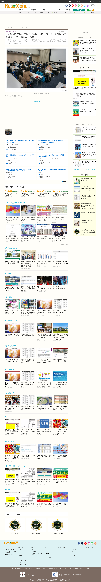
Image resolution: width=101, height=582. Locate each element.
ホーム (10, 10)
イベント (67, 10)
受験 (9, 490)
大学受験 (11, 442)
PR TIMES (70, 568)
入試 (9, 416)
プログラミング (56, 10)
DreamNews (75, 568)
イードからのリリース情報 (61, 568)
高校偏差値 (56, 12)
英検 (47, 549)
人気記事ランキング (9, 549)
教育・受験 (22, 10)
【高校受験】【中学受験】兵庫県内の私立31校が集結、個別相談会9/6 (28, 238)
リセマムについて (38, 568)
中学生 (34, 12)
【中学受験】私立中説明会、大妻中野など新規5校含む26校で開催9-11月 (59, 238)
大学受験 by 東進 (79, 10)
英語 (44, 10)
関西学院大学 (13, 320)
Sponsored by (58, 181)
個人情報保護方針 (51, 568)
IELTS (47, 555)
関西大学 (11, 297)
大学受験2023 (13, 248)
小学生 (27, 12)
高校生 (41, 12)
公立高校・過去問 (67, 12)
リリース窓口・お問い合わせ (16, 568)
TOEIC (47, 551)
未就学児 (20, 12)
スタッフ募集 (86, 568)
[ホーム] (6, 28)
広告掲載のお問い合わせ (28, 568)
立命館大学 (12, 369)
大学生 (48, 12)
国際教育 (33, 10)
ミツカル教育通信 (89, 12)
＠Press (80, 568)
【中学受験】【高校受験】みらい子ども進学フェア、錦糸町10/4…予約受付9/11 (44, 219)
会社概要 (44, 568)
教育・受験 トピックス (16, 466)
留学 (33, 549)
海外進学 (34, 551)
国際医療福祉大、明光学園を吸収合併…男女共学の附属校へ (28, 219)
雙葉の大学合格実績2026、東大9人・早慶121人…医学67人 (44, 238)
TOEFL (47, 553)
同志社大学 (12, 346)
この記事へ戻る (36, 101)
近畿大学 (11, 393)
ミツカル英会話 (49, 557)
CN (95, 6)
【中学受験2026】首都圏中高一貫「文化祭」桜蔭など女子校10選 (13, 219)
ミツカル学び (78, 12)
